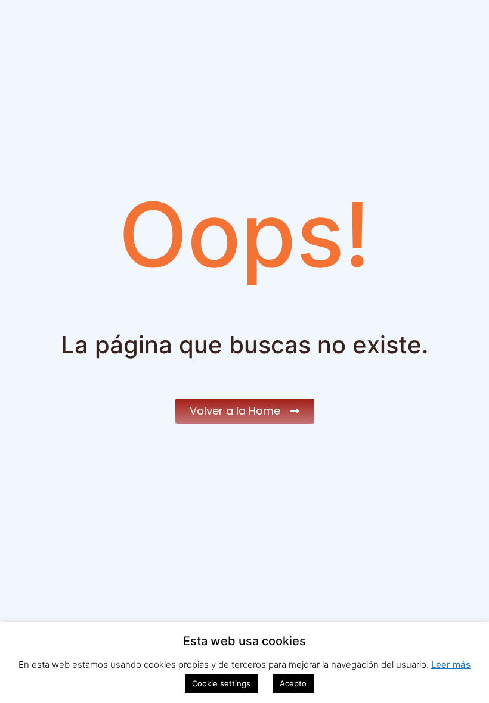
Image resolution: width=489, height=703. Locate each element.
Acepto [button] (293, 683)
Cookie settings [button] (221, 683)
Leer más (451, 664)
